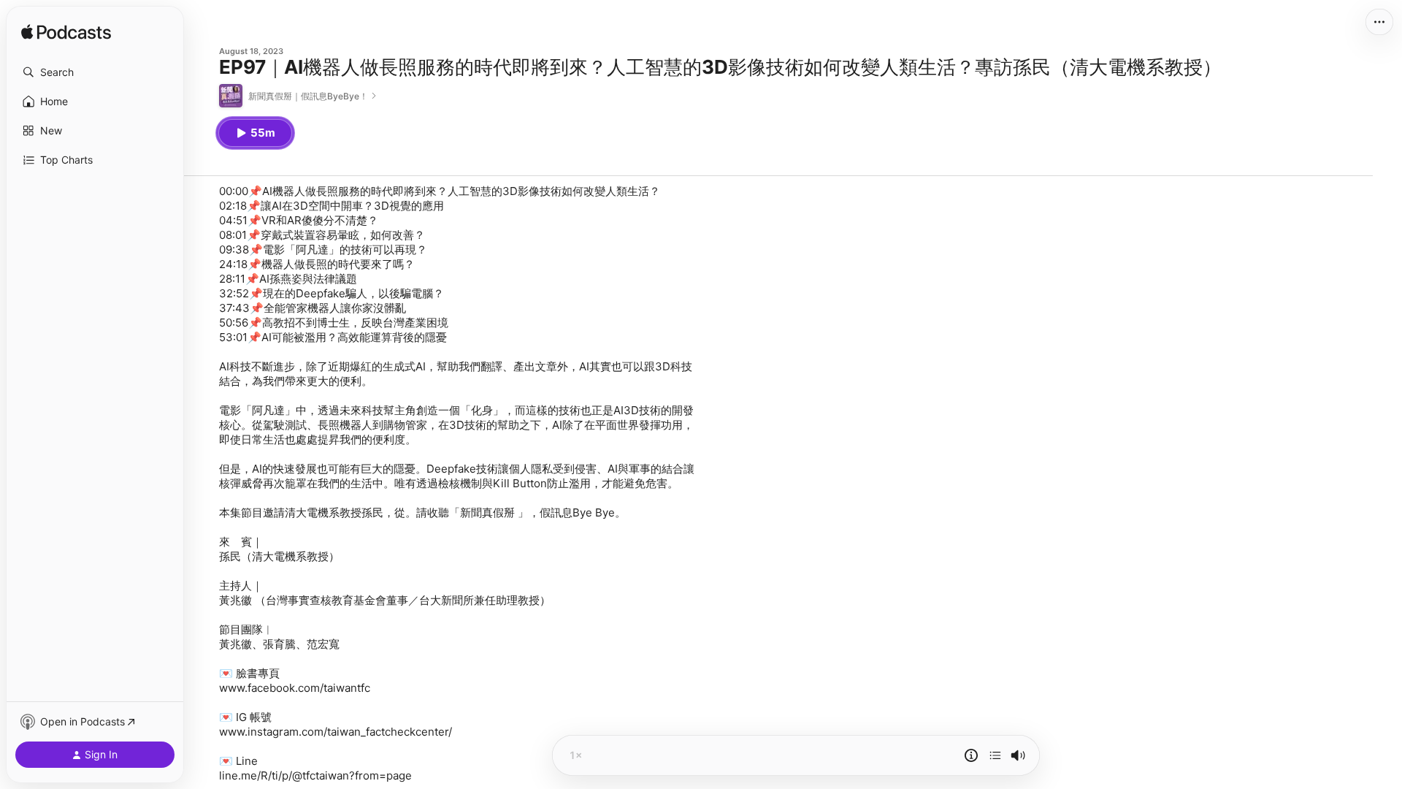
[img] (66, 33)
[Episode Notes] (971, 755)
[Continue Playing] (995, 755)
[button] (95, 72)
